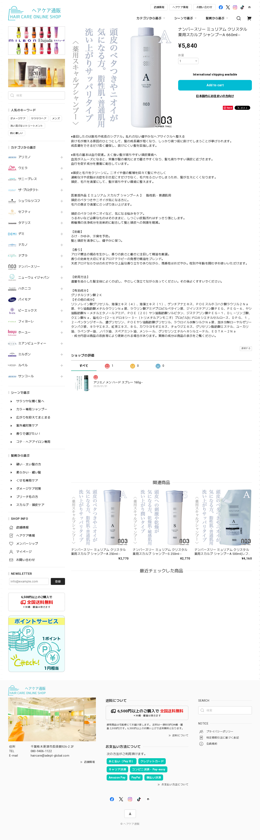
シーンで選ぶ (183, 18)
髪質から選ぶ (215, 18)
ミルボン (24, 354)
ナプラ (23, 256)
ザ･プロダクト (28, 190)
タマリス (24, 223)
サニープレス (27, 179)
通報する (245, 348)
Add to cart (215, 85)
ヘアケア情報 (180, 7)
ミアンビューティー (32, 343)
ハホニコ (24, 288)
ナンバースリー (29, 266)
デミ (21, 234)
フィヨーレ (26, 321)
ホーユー (24, 332)
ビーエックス (27, 310)
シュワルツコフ (29, 201)
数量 (181, 55)
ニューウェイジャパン (33, 277)
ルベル (23, 365)
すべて (83, 365)
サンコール (26, 376)
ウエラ (23, 168)
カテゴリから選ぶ (148, 18)
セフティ (24, 212)
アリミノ (24, 157)
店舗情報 (159, 7)
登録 (58, 581)
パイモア (24, 299)
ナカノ (23, 245)
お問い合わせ (204, 7)
